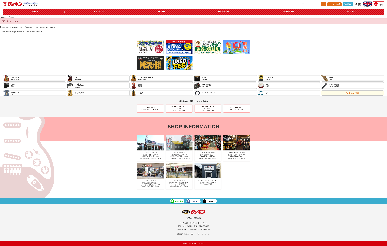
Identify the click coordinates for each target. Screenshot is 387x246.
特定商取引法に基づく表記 (184, 234)
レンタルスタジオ (97, 11)
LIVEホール (161, 11)
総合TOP (349, 4)
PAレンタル (351, 11)
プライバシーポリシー (203, 234)
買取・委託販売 (288, 11)
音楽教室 (35, 11)
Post (211, 201)
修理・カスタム (224, 11)
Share (195, 201)
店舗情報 (359, 4)
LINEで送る (179, 201)
